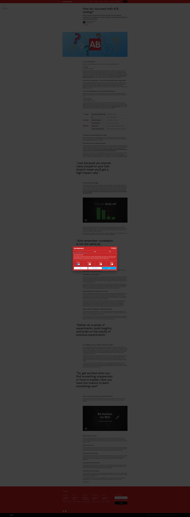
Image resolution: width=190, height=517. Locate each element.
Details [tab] (95, 251)
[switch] (89, 264)
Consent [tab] (80, 251)
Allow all (109, 268)
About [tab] (110, 251)
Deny (81, 268)
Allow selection (95, 268)
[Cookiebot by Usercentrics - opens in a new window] (112, 248)
